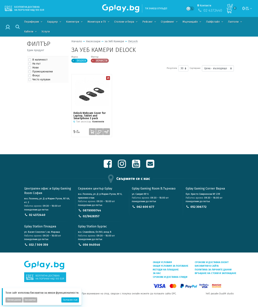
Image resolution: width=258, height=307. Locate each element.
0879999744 (92, 210)
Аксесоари (93, 41)
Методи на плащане (166, 269)
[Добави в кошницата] (92, 131)
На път (36, 63)
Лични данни (14, 300)
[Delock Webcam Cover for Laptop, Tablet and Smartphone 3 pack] (91, 93)
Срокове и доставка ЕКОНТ (212, 262)
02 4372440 (37, 215)
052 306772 (198, 207)
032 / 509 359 (38, 244)
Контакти (205, 5)
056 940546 (91, 244)
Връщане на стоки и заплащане (215, 273)
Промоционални (42, 71)
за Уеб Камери (114, 41)
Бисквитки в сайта (207, 265)
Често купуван (41, 79)
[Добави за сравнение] (106, 131)
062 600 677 (145, 207)
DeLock (133, 41)
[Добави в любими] (99, 131)
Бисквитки (30, 300)
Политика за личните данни (213, 269)
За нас (157, 273)
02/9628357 (91, 216)
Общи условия (162, 262)
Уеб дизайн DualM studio (220, 293)
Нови (35, 67)
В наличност (40, 59)
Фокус (36, 75)
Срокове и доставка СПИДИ (170, 277)
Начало (76, 41)
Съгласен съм (70, 300)
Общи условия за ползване (170, 265)
